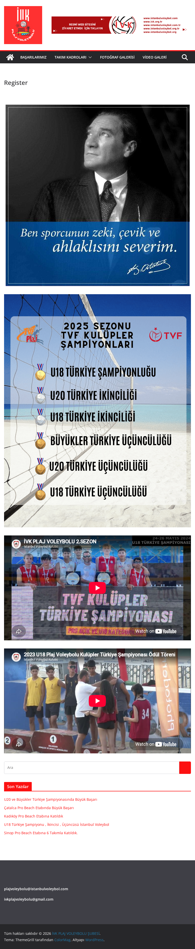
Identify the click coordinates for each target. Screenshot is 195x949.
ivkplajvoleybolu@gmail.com (28, 899)
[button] (89, 57)
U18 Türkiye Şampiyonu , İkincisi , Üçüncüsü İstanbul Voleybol (56, 824)
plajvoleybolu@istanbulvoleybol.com (36, 888)
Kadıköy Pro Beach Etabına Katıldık (33, 816)
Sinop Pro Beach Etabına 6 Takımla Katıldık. (41, 832)
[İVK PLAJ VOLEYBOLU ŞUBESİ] (10, 57)
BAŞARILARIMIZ (33, 57)
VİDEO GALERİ (155, 57)
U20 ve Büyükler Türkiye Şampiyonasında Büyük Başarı (50, 799)
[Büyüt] (184, 300)
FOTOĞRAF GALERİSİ (117, 57)
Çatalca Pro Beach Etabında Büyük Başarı (39, 807)
